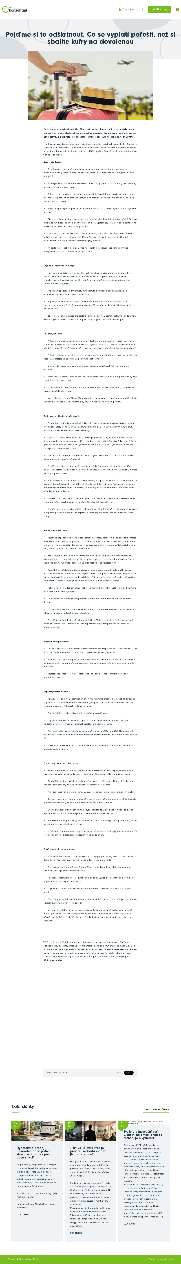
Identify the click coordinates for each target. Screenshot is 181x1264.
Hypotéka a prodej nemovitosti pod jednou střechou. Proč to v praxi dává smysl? (34, 1153)
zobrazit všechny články (156, 1110)
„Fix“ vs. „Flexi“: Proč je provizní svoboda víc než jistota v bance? (88, 1151)
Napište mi (157, 9)
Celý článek (22, 1215)
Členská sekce (130, 9)
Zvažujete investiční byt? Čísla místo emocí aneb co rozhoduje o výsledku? (143, 1135)
